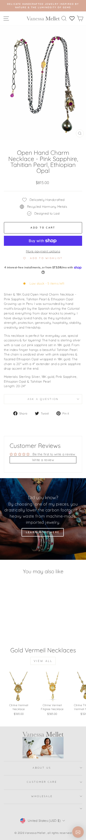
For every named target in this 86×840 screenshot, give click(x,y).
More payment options (43, 251)
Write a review (43, 460)
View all (43, 661)
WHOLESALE (42, 796)
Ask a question (43, 399)
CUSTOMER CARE (42, 781)
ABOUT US (42, 767)
